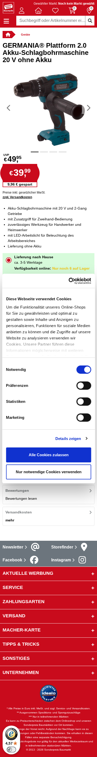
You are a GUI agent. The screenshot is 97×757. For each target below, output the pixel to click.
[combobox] (55, 21)
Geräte (25, 34)
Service (13, 587)
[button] (21, 10)
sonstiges (16, 658)
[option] (48, 107)
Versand (14, 615)
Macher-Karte (22, 630)
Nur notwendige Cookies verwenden (48, 472)
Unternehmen (21, 672)
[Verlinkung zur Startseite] (7, 34)
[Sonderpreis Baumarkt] (8, 7)
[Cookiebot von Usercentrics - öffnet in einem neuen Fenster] (69, 281)
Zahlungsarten (23, 601)
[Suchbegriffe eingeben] (89, 21)
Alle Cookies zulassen (49, 455)
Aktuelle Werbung (28, 573)
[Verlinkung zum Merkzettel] (55, 10)
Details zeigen (68, 438)
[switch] (83, 385)
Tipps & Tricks (21, 644)
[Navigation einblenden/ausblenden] (6, 21)
